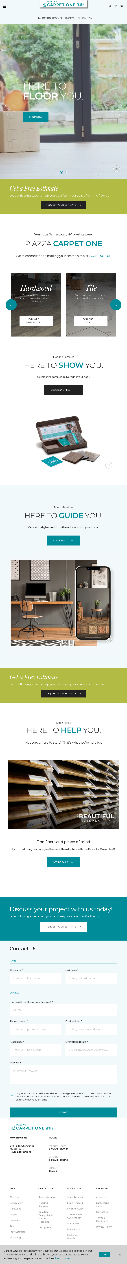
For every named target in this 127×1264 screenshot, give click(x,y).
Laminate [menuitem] (15, 1220)
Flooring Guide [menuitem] (75, 1208)
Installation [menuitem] (73, 1229)
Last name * (71, 970)
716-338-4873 (85, 18)
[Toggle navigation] (4, 6)
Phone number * (19, 1021)
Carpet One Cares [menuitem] (102, 1205)
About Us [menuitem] (101, 1197)
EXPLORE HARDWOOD (33, 321)
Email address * (73, 1021)
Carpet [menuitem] (13, 1214)
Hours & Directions (20, 1151)
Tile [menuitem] (12, 1226)
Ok (104, 1254)
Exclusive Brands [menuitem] (72, 1237)
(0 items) (121, 6)
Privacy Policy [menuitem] (104, 1226)
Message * (15, 1063)
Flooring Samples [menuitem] (43, 1205)
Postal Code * (17, 1042)
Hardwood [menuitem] (15, 1208)
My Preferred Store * (76, 1042)
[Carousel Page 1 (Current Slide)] (61, 172)
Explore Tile (88, 321)
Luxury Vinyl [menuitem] (16, 1203)
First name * (16, 970)
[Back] (9, 109)
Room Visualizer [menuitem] (47, 1197)
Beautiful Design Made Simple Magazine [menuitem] (45, 1217)
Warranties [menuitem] (73, 1223)
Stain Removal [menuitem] (75, 1197)
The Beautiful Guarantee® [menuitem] (74, 1216)
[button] (110, 6)
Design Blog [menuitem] (45, 1227)
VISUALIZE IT (60, 540)
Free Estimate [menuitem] (17, 1231)
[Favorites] (116, 6)
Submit (63, 1112)
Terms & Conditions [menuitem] (102, 1219)
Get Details (60, 862)
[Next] (117, 109)
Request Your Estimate (61, 205)
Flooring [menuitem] (14, 1197)
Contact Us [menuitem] (102, 1212)
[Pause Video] (116, 169)
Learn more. (62, 1258)
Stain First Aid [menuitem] (75, 1203)
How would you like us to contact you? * (31, 1002)
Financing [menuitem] (15, 1237)
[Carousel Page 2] (66, 172)
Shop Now (35, 117)
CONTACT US (101, 256)
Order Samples (60, 390)
